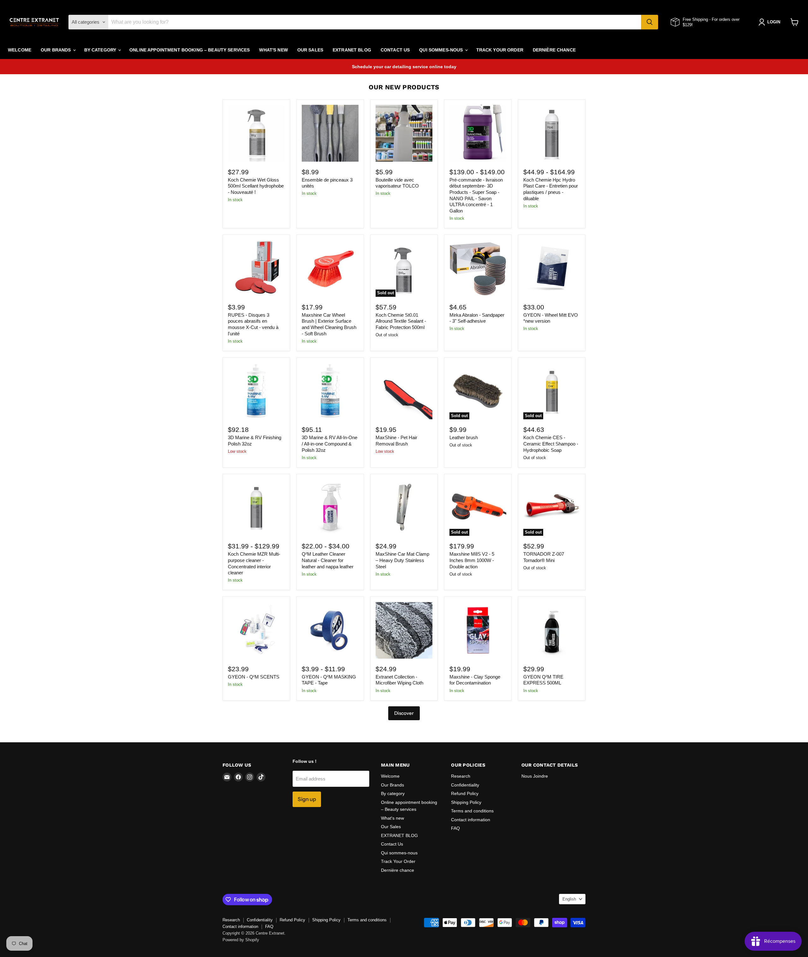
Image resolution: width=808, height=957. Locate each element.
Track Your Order (499, 49)
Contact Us (395, 49)
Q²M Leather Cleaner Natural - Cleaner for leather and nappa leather (328, 560)
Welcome (19, 49)
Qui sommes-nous (441, 49)
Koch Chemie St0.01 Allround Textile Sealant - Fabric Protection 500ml (401, 321)
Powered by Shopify (241, 939)
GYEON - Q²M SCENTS (253, 676)
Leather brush (463, 437)
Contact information (470, 819)
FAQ (455, 828)
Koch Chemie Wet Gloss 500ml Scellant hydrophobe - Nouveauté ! (256, 186)
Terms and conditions (472, 810)
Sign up (307, 799)
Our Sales (310, 49)
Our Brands (56, 49)
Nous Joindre (534, 776)
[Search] (649, 22)
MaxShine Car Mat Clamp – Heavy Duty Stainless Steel (402, 560)
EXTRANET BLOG (352, 49)
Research (460, 776)
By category (101, 49)
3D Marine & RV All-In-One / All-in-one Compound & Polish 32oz (329, 443)
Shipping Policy (466, 802)
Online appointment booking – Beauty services (189, 49)
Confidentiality (465, 784)
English (569, 899)
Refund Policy (464, 793)
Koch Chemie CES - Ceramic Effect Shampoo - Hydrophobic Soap (550, 443)
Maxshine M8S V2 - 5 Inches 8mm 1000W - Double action (471, 560)
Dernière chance (554, 49)
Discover (404, 713)
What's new (273, 49)
